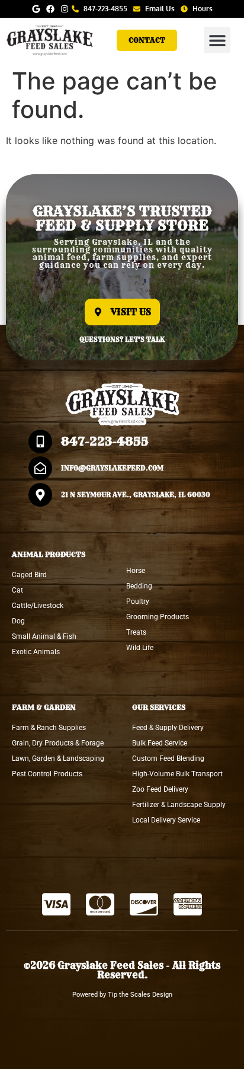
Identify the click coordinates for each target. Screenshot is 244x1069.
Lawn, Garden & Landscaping (58, 758)
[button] (217, 40)
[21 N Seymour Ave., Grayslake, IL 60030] (40, 495)
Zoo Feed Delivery (160, 789)
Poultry (137, 601)
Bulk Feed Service (159, 743)
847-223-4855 (105, 441)
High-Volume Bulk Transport (177, 774)
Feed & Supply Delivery (168, 728)
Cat (17, 590)
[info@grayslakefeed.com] (40, 468)
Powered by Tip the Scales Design (122, 994)
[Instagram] (64, 9)
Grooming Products (157, 617)
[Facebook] (50, 9)
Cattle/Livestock (37, 605)
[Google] (36, 9)
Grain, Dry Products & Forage (58, 743)
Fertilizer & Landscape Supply (179, 805)
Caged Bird (29, 575)
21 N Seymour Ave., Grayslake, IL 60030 (135, 495)
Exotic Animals (36, 652)
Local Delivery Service (166, 820)
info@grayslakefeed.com (112, 468)
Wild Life (139, 648)
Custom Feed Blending (168, 758)
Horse (135, 570)
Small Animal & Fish (44, 636)
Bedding (139, 586)
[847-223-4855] (40, 441)
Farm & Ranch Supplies (49, 728)
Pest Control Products (47, 774)
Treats (136, 632)
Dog (18, 621)
